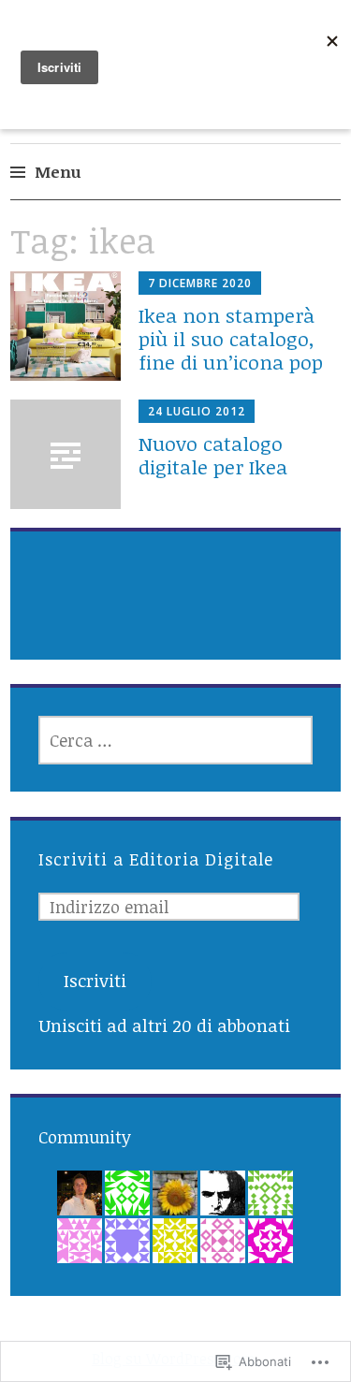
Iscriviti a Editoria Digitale (155, 859)
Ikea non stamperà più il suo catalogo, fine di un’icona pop (231, 338)
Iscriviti (95, 980)
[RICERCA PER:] (176, 740)
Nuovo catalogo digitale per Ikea (213, 454)
